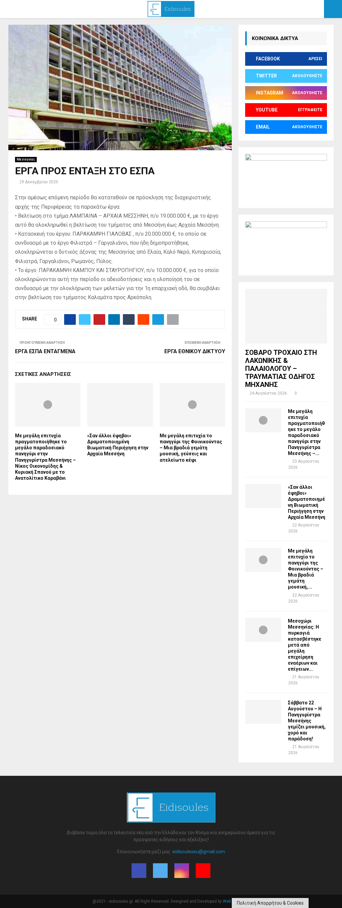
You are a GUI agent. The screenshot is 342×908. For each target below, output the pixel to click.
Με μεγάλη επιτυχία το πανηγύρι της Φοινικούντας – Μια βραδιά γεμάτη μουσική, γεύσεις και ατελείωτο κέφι (191, 448)
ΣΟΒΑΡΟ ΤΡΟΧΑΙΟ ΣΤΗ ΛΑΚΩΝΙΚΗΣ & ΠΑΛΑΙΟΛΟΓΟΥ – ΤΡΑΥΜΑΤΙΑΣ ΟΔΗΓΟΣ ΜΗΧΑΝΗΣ (281, 369)
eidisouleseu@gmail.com (198, 851)
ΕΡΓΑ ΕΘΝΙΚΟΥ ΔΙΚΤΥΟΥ (194, 351)
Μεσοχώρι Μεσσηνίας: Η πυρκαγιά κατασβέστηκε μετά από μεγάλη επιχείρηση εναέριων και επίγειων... (304, 645)
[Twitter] (160, 870)
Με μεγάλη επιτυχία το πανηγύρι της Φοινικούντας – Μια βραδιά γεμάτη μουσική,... (305, 569)
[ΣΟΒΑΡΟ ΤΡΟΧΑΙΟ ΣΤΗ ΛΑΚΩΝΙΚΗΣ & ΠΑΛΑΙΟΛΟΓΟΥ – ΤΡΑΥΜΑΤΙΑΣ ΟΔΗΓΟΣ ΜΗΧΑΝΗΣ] (286, 316)
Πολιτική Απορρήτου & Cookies (270, 903)
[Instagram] (181, 870)
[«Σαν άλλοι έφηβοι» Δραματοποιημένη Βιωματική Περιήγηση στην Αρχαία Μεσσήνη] (263, 496)
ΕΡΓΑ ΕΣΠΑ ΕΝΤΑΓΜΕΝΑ (45, 351)
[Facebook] (139, 870)
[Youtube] (203, 870)
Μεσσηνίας (26, 159)
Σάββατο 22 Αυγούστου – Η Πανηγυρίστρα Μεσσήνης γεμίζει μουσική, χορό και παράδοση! (307, 720)
